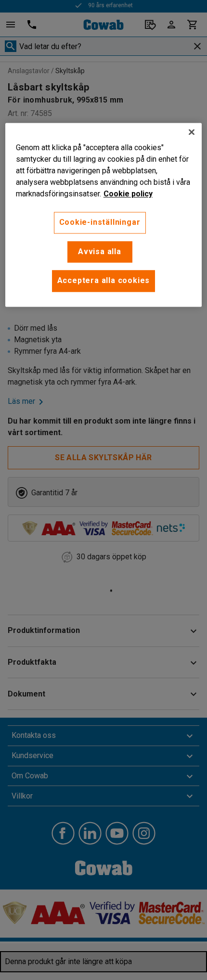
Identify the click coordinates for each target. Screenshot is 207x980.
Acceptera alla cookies (103, 280)
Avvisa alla (99, 251)
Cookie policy (128, 194)
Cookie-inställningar (100, 222)
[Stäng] (191, 132)
